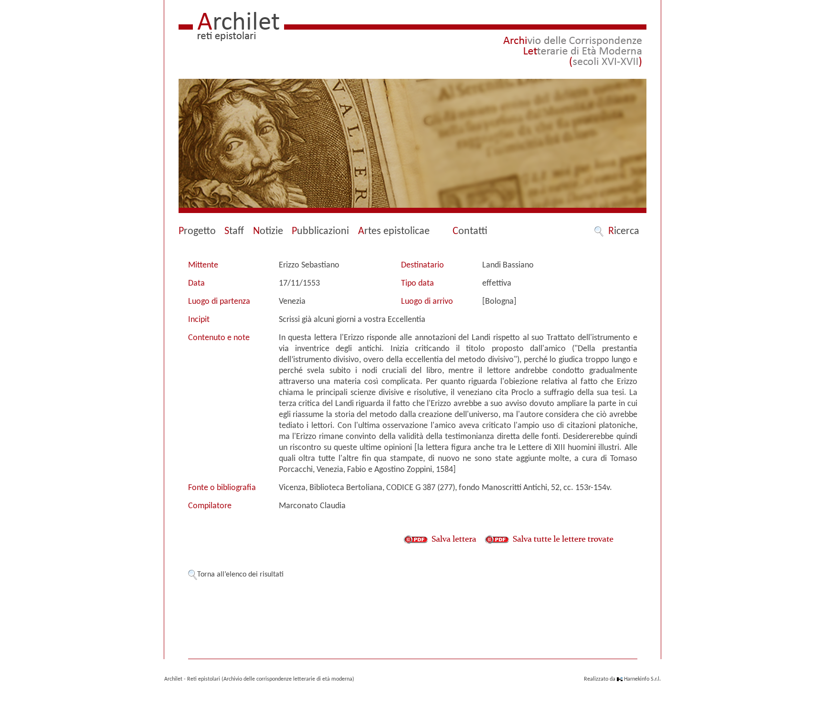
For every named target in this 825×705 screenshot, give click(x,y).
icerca (623, 231)
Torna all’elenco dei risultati (240, 574)
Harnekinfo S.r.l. (642, 679)
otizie (268, 231)
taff (234, 231)
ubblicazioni (320, 231)
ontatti (470, 231)
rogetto (197, 231)
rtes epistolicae (394, 231)
